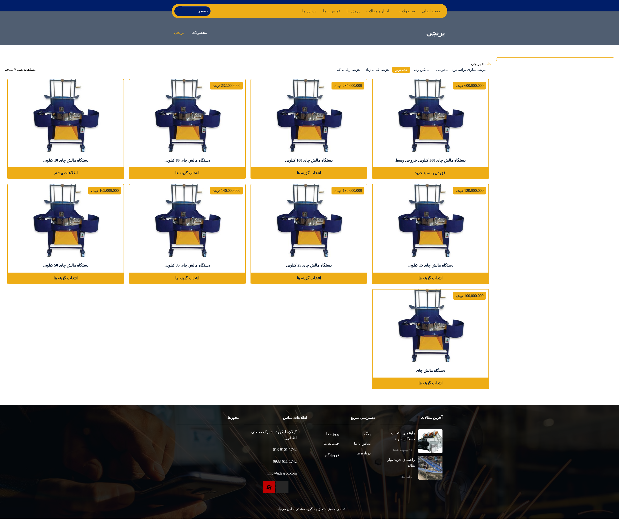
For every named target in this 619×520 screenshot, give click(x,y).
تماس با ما (331, 11)
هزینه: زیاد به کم (348, 70)
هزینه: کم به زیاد (377, 70)
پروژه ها (353, 11)
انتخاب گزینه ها (309, 173)
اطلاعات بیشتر (66, 173)
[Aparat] (269, 487)
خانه (488, 64)
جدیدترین (401, 70)
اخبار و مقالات (377, 11)
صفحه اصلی (432, 11)
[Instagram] (282, 487)
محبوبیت (442, 70)
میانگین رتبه (421, 70)
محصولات (199, 32)
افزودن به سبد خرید (430, 173)
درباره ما (309, 11)
